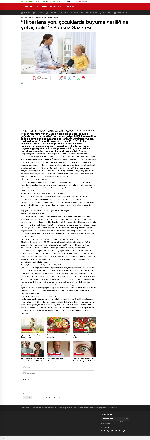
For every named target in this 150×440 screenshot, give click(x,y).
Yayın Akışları (106, 12)
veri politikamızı (57, 438)
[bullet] (49, 397)
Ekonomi (70, 6)
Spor (37, 6)
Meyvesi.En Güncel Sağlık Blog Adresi (33, 17)
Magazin (61, 6)
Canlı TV (65, 12)
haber (44, 6)
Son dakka (29, 6)
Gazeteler (27, 12)
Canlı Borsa (93, 12)
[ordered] (46, 397)
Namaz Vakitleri (122, 12)
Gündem (53, 6)
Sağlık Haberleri (53, 17)
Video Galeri (53, 12)
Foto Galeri (39, 12)
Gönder (27, 397)
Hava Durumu (78, 12)
